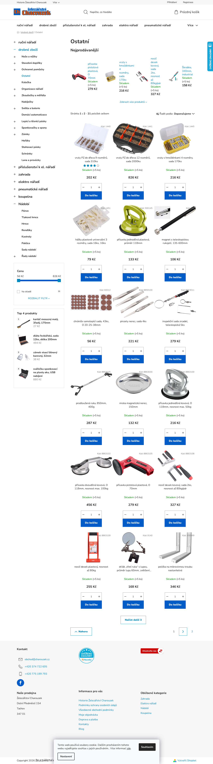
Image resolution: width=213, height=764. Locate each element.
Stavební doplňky (32, 63)
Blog (81, 729)
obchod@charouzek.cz (37, 659)
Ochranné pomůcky (33, 69)
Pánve (25, 211)
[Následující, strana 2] (183, 631)
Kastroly (26, 236)
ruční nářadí (27, 42)
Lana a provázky (31, 160)
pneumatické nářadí (33, 189)
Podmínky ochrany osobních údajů (98, 705)
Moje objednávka (88, 715)
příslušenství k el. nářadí (36, 167)
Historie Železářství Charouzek (32, 2)
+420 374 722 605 (36, 666)
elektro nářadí (28, 182)
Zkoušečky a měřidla (34, 95)
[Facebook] (20, 682)
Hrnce (25, 223)
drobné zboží (28, 49)
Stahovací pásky (31, 147)
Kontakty (84, 724)
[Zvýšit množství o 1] (99, 187)
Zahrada (145, 699)
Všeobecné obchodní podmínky (96, 710)
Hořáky (26, 140)
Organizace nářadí (32, 89)
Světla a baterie (31, 108)
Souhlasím (147, 747)
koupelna (25, 196)
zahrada (24, 174)
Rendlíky (27, 230)
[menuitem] (25, 25)
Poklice (26, 243)
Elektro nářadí (148, 703)
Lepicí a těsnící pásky (34, 121)
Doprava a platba (88, 719)
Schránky (27, 153)
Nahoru (83, 631)
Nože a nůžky (29, 56)
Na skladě (41, 291)
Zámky (25, 134)
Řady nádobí (29, 256)
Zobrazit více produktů (132, 102)
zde (129, 748)
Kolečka (26, 82)
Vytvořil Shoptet (187, 760)
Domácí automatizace (34, 114)
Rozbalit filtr (37, 298)
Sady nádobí (29, 249)
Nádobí (23, 204)
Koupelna (146, 713)
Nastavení (66, 756)
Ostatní (26, 76)
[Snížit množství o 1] (83, 187)
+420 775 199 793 (36, 674)
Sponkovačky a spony (34, 127)
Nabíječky (27, 102)
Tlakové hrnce (30, 217)
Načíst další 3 (133, 620)
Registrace (188, 2)
